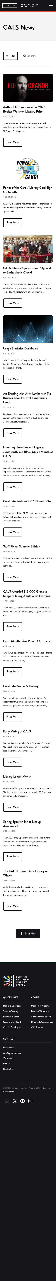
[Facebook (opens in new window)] (7, 1101)
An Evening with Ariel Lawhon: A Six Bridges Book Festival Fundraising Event (27, 398)
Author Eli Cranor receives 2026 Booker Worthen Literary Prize (24, 109)
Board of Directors (40, 1011)
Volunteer (8, 1058)
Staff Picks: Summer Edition (21, 546)
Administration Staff (41, 1016)
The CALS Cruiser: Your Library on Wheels (26, 873)
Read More (13, 142)
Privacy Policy (8, 1091)
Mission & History (40, 1005)
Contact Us (8, 1069)
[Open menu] (50, 5)
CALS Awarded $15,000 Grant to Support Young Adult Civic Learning (26, 593)
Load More (31, 934)
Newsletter (8, 1047)
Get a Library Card (12, 1022)
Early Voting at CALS (17, 731)
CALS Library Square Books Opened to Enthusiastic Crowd (27, 270)
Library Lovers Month (17, 776)
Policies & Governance (42, 1022)
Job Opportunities (12, 1053)
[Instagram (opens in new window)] (30, 1101)
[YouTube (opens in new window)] (22, 1101)
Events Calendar (11, 1016)
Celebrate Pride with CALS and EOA (27, 501)
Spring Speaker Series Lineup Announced (22, 823)
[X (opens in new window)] (15, 1101)
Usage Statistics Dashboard (21, 348)
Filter (12, 56)
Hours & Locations (12, 1005)
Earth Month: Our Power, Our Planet (27, 641)
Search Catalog (10, 1011)
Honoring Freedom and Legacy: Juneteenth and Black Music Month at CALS (28, 451)
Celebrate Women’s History (21, 686)
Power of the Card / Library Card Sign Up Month (27, 189)
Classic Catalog (10, 1027)
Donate (6, 1063)
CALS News (37, 1027)
